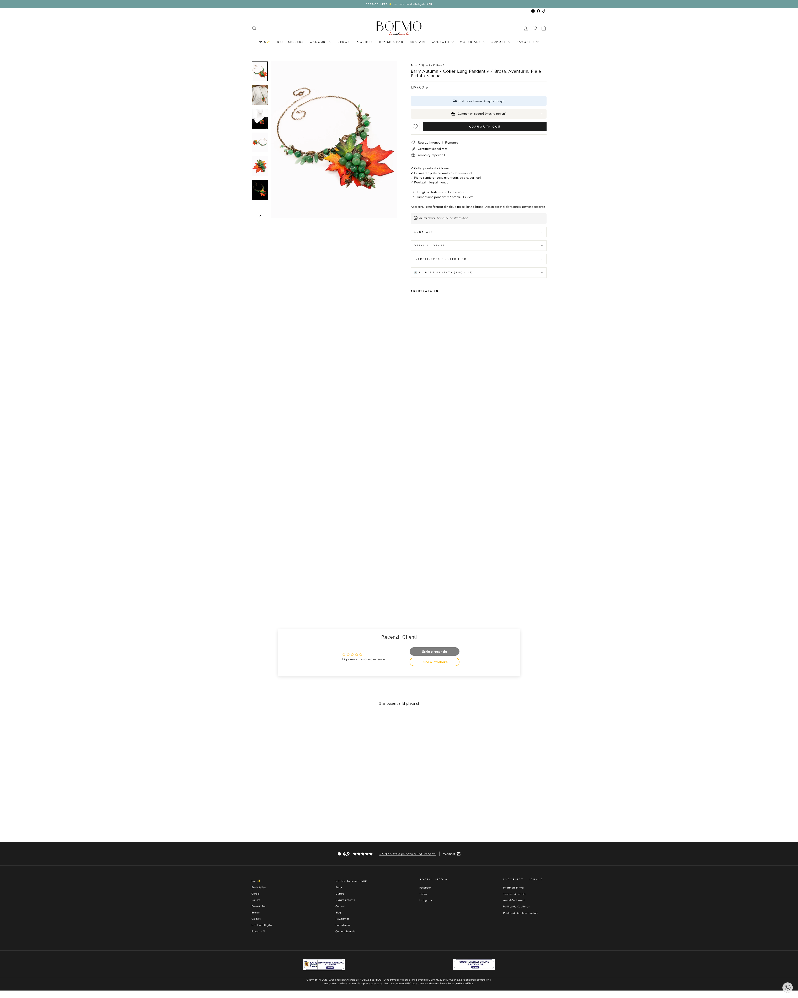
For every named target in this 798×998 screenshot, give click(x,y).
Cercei (344, 42)
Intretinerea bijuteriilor (440, 259)
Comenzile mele (345, 931)
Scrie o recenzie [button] (434, 651)
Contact (340, 906)
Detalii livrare (429, 245)
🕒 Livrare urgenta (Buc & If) (443, 272)
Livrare (340, 893)
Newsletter (342, 918)
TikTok (423, 894)
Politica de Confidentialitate (520, 912)
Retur (338, 887)
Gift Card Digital (261, 925)
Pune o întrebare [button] (434, 662)
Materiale (471, 42)
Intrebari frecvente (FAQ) (351, 880)
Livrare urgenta (345, 899)
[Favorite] (534, 28)
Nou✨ (265, 42)
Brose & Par (391, 42)
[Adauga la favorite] (415, 126)
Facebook (425, 887)
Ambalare (423, 232)
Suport (499, 42)
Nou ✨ (256, 880)
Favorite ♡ (528, 42)
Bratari (418, 42)
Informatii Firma (513, 887)
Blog (338, 912)
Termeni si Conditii (514, 894)
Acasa (414, 65)
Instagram (425, 900)
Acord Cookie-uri (514, 900)
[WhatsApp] (787, 987)
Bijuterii (425, 65)
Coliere (365, 42)
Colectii (441, 42)
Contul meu (342, 925)
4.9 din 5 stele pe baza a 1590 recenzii (407, 854)
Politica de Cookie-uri (516, 906)
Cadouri (319, 42)
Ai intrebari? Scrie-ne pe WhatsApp (443, 218)
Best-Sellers (290, 42)
